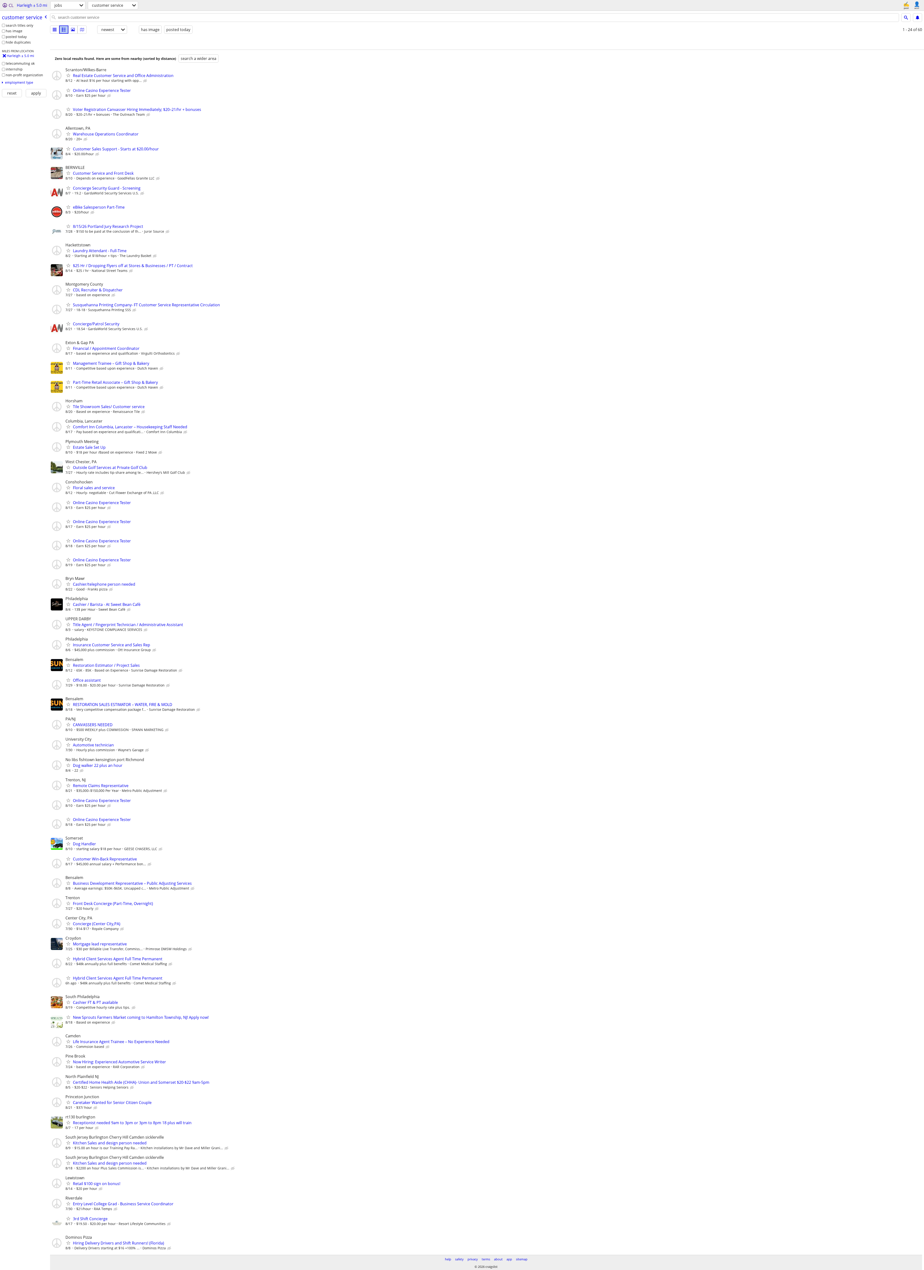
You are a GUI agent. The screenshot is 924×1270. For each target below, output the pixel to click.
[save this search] (917, 17)
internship (14, 69)
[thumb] (63, 30)
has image (14, 31)
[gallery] (72, 30)
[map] (82, 30)
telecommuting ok (20, 63)
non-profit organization (24, 75)
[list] (54, 30)
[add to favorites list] (68, 75)
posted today (16, 36)
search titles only (19, 25)
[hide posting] (145, 81)
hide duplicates (18, 42)
